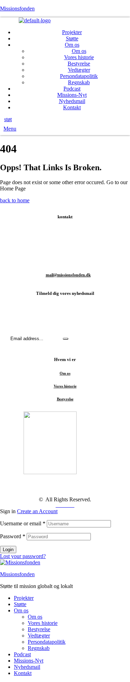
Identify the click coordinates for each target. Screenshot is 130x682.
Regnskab (39, 648)
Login (8, 549)
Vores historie (65, 386)
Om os (65, 373)
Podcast (22, 654)
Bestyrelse (65, 399)
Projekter (24, 598)
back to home (14, 200)
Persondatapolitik (47, 642)
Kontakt (23, 673)
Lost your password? (23, 556)
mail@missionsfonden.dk (68, 275)
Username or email (22, 523)
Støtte (20, 604)
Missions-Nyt (28, 661)
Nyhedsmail (27, 667)
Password (12, 536)
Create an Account (37, 511)
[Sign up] (65, 339)
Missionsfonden (17, 8)
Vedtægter (39, 635)
